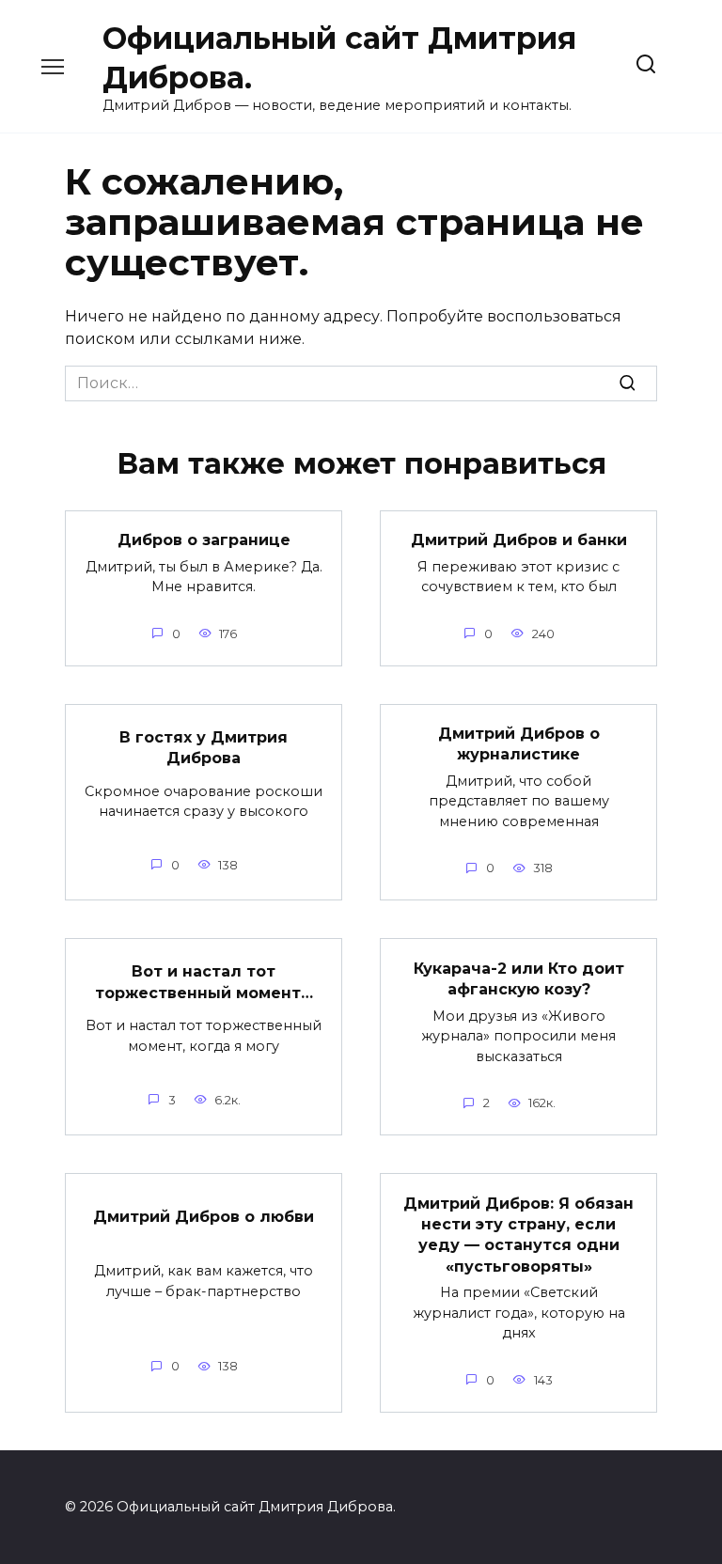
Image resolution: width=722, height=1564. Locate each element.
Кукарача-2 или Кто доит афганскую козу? (519, 978)
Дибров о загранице (204, 540)
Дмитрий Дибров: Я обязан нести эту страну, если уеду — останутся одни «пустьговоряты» (518, 1234)
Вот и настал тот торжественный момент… (204, 981)
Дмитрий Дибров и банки (519, 540)
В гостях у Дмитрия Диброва (203, 746)
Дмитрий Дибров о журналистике (519, 744)
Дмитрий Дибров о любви (203, 1217)
